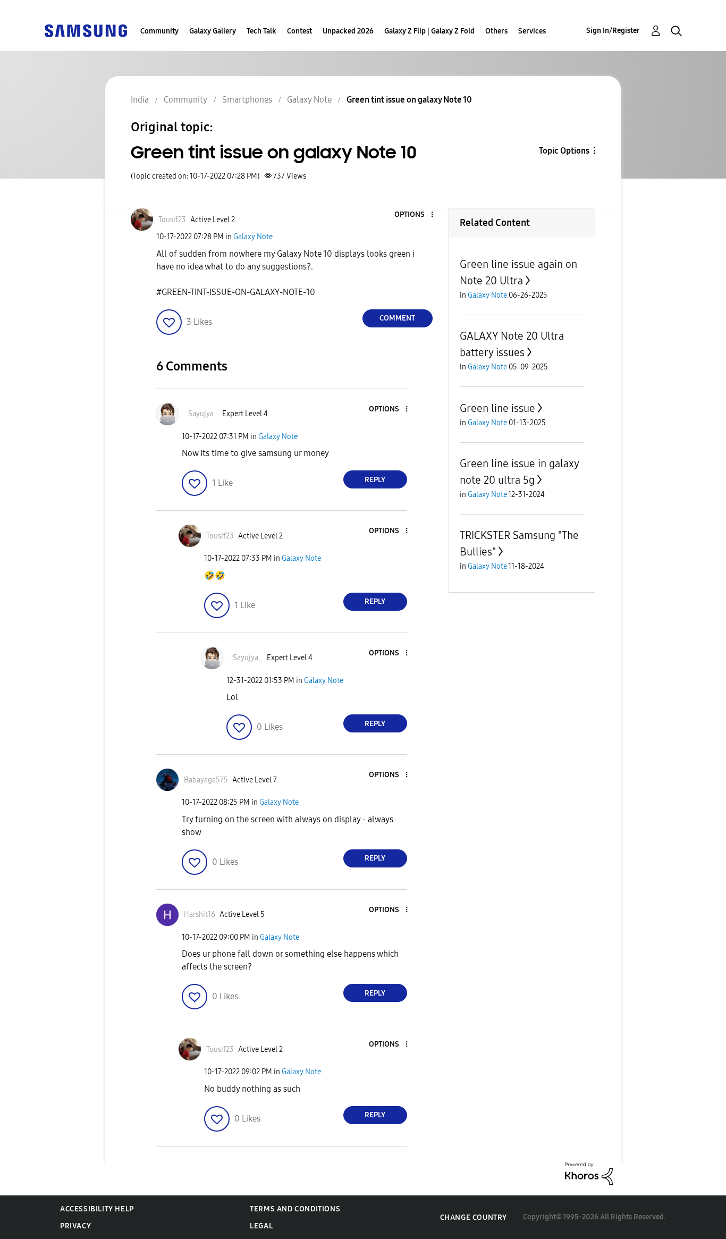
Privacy (75, 1225)
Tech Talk (261, 31)
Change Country (473, 1217)
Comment (397, 318)
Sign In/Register (613, 30)
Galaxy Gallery (212, 31)
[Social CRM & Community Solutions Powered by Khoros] (589, 1173)
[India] (85, 30)
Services (532, 31)
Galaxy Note (253, 236)
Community (159, 31)
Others (496, 31)
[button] (414, 215)
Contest (299, 31)
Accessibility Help (97, 1208)
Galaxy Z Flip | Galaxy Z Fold (429, 31)
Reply (375, 479)
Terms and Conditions (295, 1208)
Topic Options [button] (564, 151)
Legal (261, 1225)
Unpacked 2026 (348, 31)
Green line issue (497, 408)
